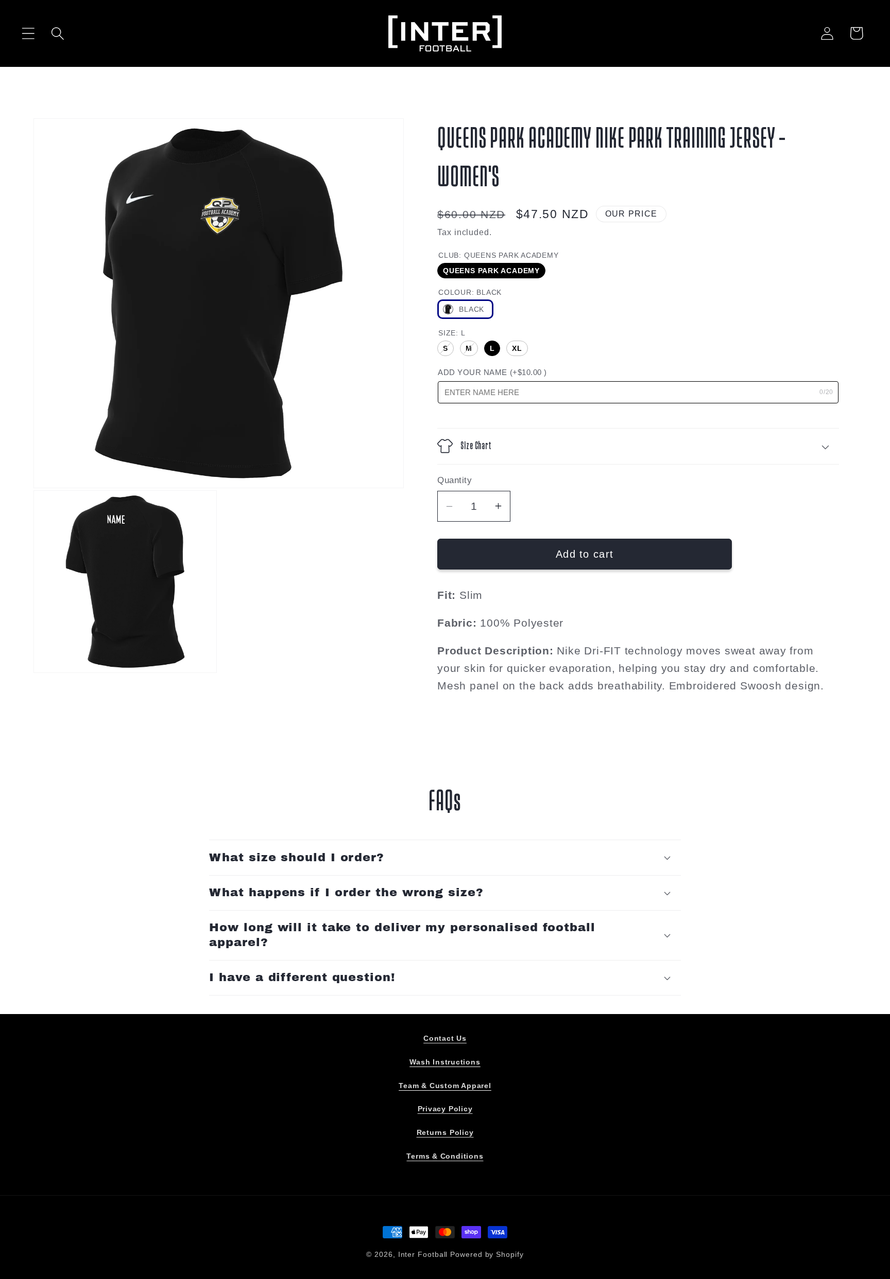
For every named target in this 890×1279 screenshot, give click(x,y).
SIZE (451, 333)
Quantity (454, 480)
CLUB (498, 255)
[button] (28, 33)
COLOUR (470, 292)
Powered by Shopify (486, 1254)
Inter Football (423, 1254)
